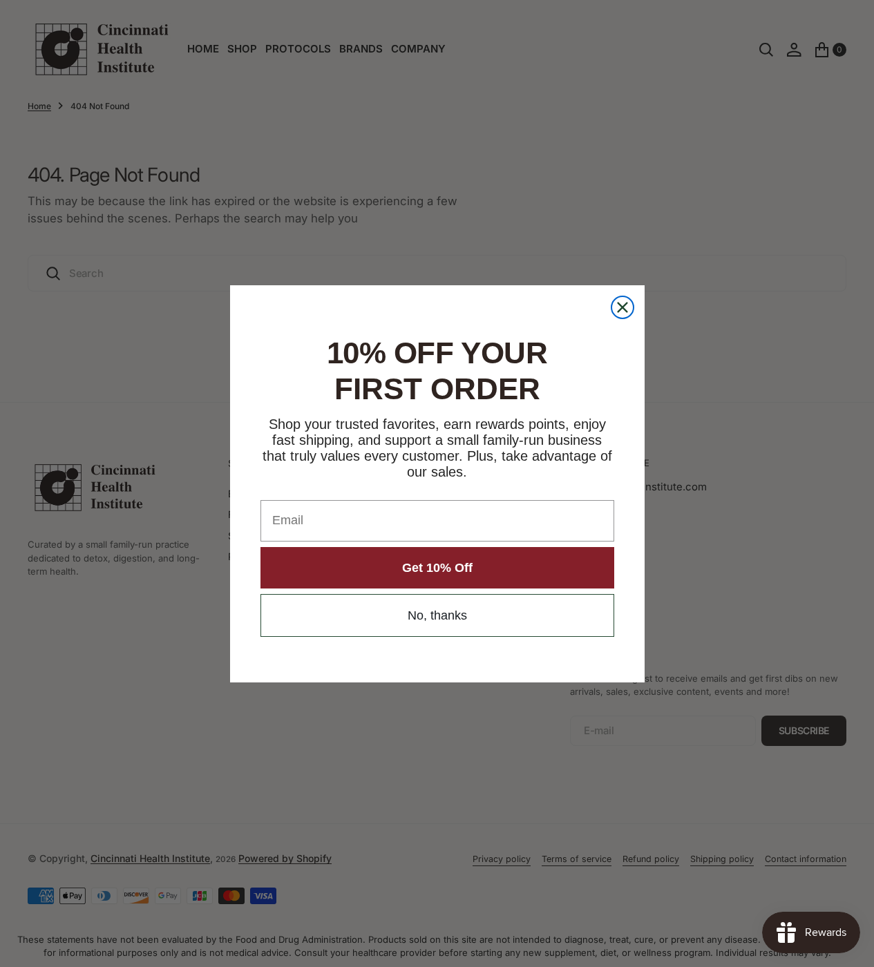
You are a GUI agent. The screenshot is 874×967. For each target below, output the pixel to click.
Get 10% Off (437, 568)
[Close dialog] (622, 307)
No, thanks (437, 615)
